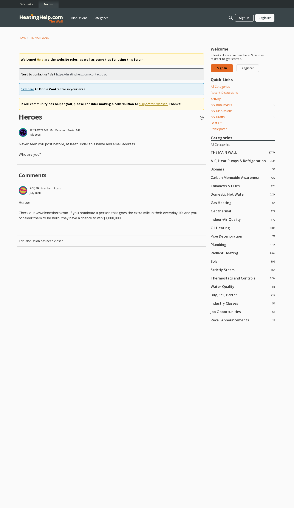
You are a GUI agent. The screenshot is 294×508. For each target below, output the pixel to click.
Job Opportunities (243, 311)
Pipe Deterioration (243, 236)
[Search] (231, 18)
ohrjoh (34, 188)
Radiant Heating (243, 253)
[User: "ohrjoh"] (23, 190)
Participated (219, 129)
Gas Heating (243, 202)
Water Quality (243, 286)
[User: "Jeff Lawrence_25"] (23, 132)
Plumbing (243, 244)
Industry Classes (243, 303)
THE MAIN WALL (243, 152)
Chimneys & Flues (243, 186)
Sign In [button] (222, 68)
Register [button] (247, 68)
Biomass (243, 169)
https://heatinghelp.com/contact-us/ (81, 74)
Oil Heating (243, 228)
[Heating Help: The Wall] (41, 18)
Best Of (216, 123)
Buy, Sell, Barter (243, 295)
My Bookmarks (243, 105)
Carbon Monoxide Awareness (243, 177)
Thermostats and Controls (243, 278)
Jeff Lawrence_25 (41, 130)
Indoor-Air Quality (243, 219)
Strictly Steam (243, 269)
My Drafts (243, 117)
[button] (201, 118)
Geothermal (243, 211)
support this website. (153, 104)
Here (40, 59)
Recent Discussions (224, 93)
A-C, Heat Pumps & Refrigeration (243, 160)
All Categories (220, 86)
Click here (27, 89)
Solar (243, 261)
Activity (216, 99)
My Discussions (221, 111)
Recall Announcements (243, 320)
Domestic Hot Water (243, 194)
